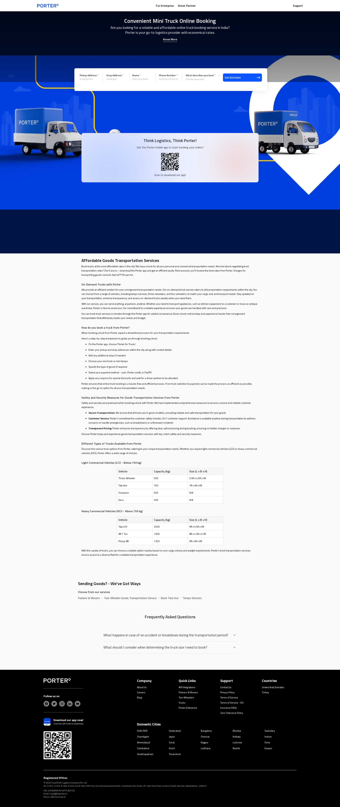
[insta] (62, 704)
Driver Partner (187, 6)
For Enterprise (165, 6)
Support (298, 6)
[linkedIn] (70, 704)
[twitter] (54, 704)
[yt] (77, 704)
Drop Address (114, 75)
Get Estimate (233, 78)
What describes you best (200, 75)
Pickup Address (89, 75)
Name (136, 75)
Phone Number (168, 75)
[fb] (46, 704)
